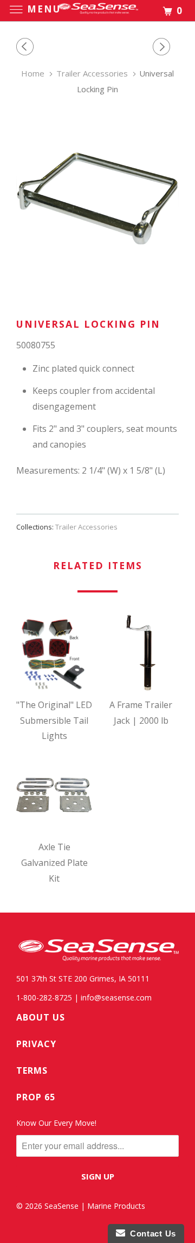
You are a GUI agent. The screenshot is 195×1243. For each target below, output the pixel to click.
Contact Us (150, 1233)
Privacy (36, 1044)
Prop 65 (35, 1097)
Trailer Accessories (86, 527)
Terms (32, 1070)
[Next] (163, 47)
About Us (40, 1017)
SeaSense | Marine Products (94, 1206)
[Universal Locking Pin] (97, 198)
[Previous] (26, 47)
